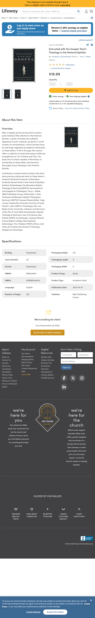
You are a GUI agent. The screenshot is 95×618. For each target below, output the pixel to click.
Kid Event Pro (46, 363)
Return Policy (27, 362)
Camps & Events (55, 18)
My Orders (26, 353)
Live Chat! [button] (26, 374)
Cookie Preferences (29, 368)
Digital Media (32, 18)
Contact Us (6, 360)
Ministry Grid (46, 357)
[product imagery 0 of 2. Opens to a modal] (24, 65)
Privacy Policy (7, 374)
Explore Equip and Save (74, 30)
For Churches (68, 18)
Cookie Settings (33, 612)
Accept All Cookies (55, 612)
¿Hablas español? (86, 40)
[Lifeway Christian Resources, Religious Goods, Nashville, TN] (87, 538)
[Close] (91, 600)
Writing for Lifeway (9, 380)
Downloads (45, 366)
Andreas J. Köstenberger (61, 56)
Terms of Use (7, 377)
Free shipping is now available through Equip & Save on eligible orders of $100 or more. (47, 3)
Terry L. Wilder (85, 56)
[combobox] (51, 11)
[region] (47, 607)
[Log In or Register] (86, 11)
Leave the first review (61, 68)
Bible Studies (13, 18)
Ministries (44, 18)
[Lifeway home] (10, 11)
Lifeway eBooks (47, 374)
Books (23, 18)
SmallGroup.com (47, 377)
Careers (5, 363)
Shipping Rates (28, 359)
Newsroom (6, 366)
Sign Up (66, 367)
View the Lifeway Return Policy (77, 108)
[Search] (78, 11)
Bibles (4, 18)
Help (23, 371)
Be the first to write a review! (47, 332)
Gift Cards (26, 365)
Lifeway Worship (47, 360)
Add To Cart (72, 90)
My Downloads (27, 356)
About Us (5, 357)
